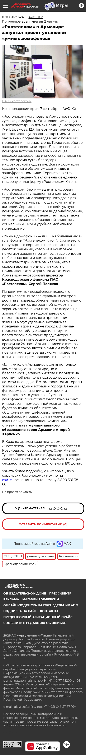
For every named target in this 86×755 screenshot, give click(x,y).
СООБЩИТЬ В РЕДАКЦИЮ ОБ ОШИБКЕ (34, 623)
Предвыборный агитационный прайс (37, 617)
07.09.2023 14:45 (13, 17)
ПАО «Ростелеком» (17, 101)
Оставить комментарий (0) (43, 524)
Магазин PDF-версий (40, 599)
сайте (7, 480)
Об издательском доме (24, 593)
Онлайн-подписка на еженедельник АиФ (40, 605)
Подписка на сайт (20, 611)
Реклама (11, 599)
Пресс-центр (60, 593)
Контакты (49, 611)
